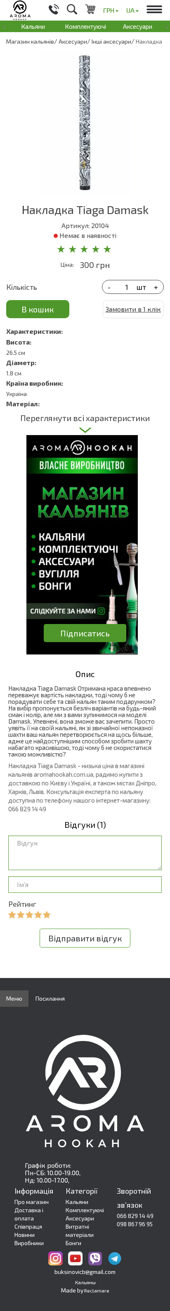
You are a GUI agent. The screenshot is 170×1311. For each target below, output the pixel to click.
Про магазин (31, 1201)
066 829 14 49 (135, 1215)
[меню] (154, 10)
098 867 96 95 (135, 1223)
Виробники (29, 1242)
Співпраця (28, 1226)
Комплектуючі (85, 26)
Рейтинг (22, 903)
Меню (14, 998)
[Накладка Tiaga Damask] (85, 122)
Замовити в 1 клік (133, 309)
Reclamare (96, 1290)
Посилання (50, 998)
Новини (24, 1234)
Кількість (21, 286)
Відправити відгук (85, 938)
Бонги (73, 1242)
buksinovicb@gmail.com (85, 1271)
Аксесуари (137, 26)
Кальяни (33, 26)
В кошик (37, 309)
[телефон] (54, 10)
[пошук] (72, 10)
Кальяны (85, 1282)
